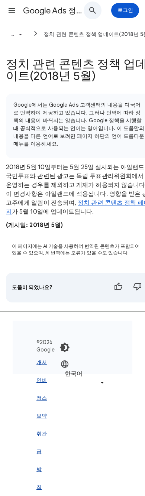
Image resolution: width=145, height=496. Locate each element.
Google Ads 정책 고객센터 (56, 11)
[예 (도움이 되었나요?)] (118, 287)
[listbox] (83, 373)
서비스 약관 (44, 398)
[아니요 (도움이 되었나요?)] (137, 287)
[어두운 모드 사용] (65, 347)
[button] (12, 10)
